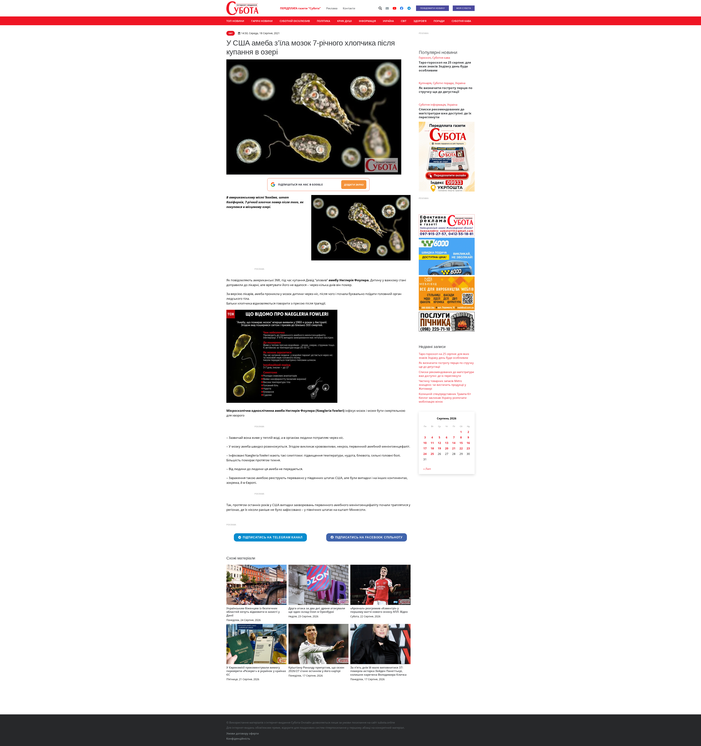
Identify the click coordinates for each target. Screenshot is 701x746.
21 (453, 448)
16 (468, 443)
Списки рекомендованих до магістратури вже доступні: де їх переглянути (445, 113)
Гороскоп (425, 57)
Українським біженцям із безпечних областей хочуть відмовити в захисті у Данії (253, 611)
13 (446, 443)
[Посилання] (242, 8)
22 (461, 448)
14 (453, 443)
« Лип (427, 469)
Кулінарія (425, 83)
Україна (460, 83)
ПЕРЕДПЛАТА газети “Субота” (300, 8)
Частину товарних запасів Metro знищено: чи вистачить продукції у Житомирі (442, 384)
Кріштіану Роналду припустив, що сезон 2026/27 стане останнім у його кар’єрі (316, 669)
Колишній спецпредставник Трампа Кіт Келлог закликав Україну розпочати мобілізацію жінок (445, 397)
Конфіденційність (238, 738)
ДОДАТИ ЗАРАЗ (353, 184)
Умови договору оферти (242, 733)
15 (461, 443)
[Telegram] (409, 8)
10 (425, 443)
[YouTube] (394, 8)
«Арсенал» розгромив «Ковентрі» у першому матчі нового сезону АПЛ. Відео (379, 610)
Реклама (331, 8)
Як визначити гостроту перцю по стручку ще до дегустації (445, 90)
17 (425, 448)
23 (468, 448)
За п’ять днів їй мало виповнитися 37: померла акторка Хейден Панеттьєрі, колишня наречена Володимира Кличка (378, 671)
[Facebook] (401, 8)
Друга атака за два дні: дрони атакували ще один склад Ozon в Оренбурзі (316, 610)
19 (439, 448)
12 (439, 443)
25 (432, 454)
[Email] (387, 8)
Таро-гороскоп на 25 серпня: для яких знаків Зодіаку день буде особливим (445, 66)
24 (425, 454)
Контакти (349, 8)
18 (432, 448)
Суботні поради (443, 83)
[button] (380, 8)
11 (432, 443)
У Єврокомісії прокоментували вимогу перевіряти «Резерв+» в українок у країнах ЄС (256, 671)
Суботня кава (441, 57)
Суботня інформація (432, 104)
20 (446, 448)
